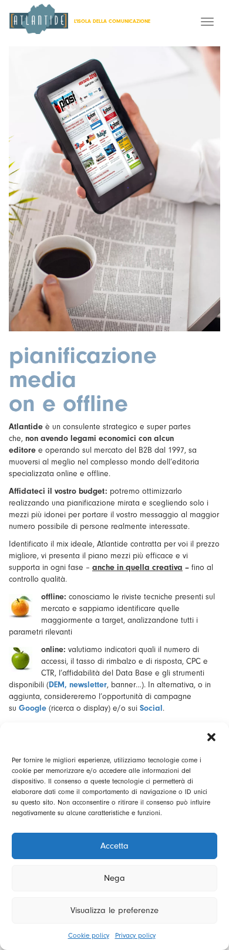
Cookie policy (88, 935)
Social (151, 708)
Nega (114, 878)
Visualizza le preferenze (114, 910)
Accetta (114, 846)
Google (32, 708)
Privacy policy (135, 935)
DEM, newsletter (78, 685)
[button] (211, 737)
